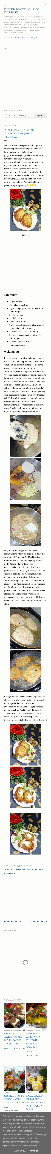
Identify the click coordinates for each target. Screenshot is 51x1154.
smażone (29, 869)
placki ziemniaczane (17, 869)
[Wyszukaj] (45, 4)
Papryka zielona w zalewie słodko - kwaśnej (33, 1040)
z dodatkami (38, 869)
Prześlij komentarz (33, 1055)
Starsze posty (38, 922)
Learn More (19, 1151)
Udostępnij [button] (8, 866)
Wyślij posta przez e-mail (23, 866)
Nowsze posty (12, 922)
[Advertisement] (25, 77)
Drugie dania (21, 37)
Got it (34, 1150)
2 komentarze (19, 1048)
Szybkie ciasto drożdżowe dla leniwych (14, 1099)
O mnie (8, 37)
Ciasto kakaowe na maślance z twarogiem (13, 1038)
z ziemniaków (9, 873)
